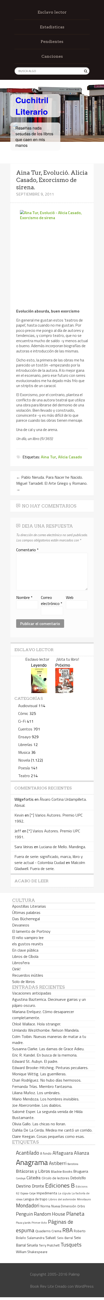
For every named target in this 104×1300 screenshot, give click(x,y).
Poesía (24, 768)
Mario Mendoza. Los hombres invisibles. (45, 1099)
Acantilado (27, 1153)
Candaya (20, 1178)
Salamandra (35, 1237)
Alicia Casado (70, 457)
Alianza (81, 1153)
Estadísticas (52, 27)
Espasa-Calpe (28, 1193)
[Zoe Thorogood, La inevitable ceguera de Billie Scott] (64, 691)
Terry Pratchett (49, 1245)
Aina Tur (48, 457)
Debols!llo (78, 1178)
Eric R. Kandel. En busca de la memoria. (44, 1055)
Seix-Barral (65, 1237)
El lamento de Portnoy (31, 931)
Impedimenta (47, 1193)
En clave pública (25, 950)
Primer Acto (39, 1222)
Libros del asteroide (62, 1199)
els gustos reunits (27, 944)
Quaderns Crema (48, 1231)
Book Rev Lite (42, 1286)
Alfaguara (63, 1152)
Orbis (81, 1206)
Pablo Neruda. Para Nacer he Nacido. (49, 477)
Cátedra (34, 1177)
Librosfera (21, 963)
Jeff (17, 831)
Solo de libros (23, 981)
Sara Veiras (23, 847)
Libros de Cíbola (25, 956)
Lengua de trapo (35, 1199)
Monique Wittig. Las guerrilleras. (39, 1074)
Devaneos (20, 925)
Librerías (25, 744)
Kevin (19, 815)
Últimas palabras (26, 912)
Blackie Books (61, 1171)
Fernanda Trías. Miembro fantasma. (42, 1086)
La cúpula (64, 1193)
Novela (24, 760)
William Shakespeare (31, 1251)
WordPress (84, 1286)
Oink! (16, 969)
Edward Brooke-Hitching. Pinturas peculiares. (50, 1068)
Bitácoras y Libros (33, 1171)
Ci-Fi (22, 721)
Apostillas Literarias (29, 906)
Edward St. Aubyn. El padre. (35, 1061)
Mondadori (27, 1205)
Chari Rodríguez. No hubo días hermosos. (46, 1080)
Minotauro (84, 1199)
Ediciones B (60, 1185)
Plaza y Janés (23, 1222)
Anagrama (32, 1162)
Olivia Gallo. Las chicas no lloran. (39, 1124)
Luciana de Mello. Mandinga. (62, 847)
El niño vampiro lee (28, 938)
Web (69, 597)
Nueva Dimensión (63, 1206)
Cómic (23, 713)
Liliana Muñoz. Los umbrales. (36, 1093)
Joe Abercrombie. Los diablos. (37, 1105)
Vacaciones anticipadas (31, 993)
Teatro (24, 776)
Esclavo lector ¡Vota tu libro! (52, 659)
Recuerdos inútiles (27, 975)
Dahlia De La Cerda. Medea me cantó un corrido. (52, 1130)
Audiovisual (27, 706)
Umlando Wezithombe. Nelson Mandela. (45, 1030)
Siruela (32, 1245)
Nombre (24, 597)
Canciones (52, 56)
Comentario (27, 550)
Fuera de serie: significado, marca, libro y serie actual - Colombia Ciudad (48, 859)
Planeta (75, 1213)
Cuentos (25, 729)
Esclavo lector (52, 12)
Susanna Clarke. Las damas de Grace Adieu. (48, 1049)
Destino (23, 1186)
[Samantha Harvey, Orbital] (39, 691)
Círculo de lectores (55, 1178)
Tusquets (71, 1245)
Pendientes (52, 41)
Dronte (38, 1186)
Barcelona (72, 1164)
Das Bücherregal (26, 919)
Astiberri (57, 1163)
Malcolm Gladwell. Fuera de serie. (49, 865)
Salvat (50, 1238)
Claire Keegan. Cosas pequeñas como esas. (48, 1136)
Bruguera (80, 1171)
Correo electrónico (51, 600)
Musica (24, 752)
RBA (67, 1230)
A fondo (45, 1153)
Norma (45, 1206)
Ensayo (24, 737)
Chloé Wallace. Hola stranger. (36, 1024)
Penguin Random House (40, 1213)
